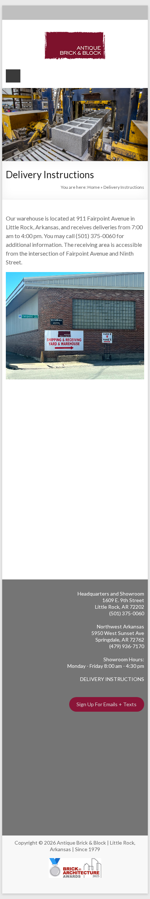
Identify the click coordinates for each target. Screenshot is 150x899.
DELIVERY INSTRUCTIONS (112, 679)
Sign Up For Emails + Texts (106, 704)
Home (93, 187)
